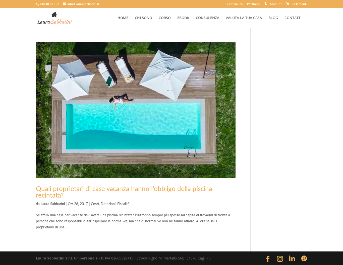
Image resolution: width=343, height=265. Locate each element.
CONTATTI (293, 18)
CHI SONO (143, 18)
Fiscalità (123, 204)
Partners (253, 4)
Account (276, 4)
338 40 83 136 (49, 4)
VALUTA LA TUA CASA (244, 18)
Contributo (235, 4)
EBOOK (183, 18)
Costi (95, 204)
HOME (123, 18)
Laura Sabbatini (53, 204)
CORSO (165, 18)
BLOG (273, 18)
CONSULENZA (207, 18)
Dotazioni (108, 204)
